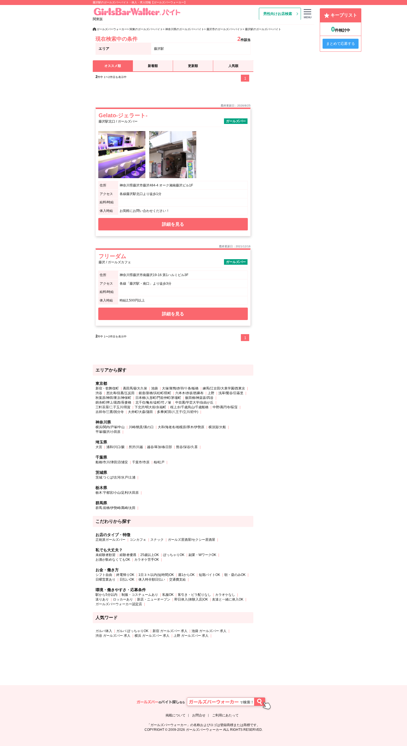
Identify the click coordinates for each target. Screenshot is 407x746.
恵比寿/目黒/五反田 (120, 393)
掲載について (176, 715)
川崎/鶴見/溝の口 (141, 427)
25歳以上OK (149, 555)
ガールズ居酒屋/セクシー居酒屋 (191, 540)
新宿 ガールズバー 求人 (170, 631)
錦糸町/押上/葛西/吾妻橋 (113, 402)
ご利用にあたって (225, 715)
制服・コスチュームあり (140, 595)
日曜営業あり (105, 579)
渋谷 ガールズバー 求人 (113, 636)
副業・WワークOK (202, 555)
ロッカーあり (123, 599)
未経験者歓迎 (105, 555)
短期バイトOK (209, 575)
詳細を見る (173, 224)
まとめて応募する (340, 43)
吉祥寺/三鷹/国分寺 (110, 412)
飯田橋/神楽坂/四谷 (199, 398)
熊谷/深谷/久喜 (187, 447)
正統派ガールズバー (110, 540)
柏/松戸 (159, 462)
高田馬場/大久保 (135, 388)
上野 (211, 393)
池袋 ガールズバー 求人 (209, 631)
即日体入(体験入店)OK (191, 599)
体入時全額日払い (151, 579)
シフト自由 (104, 575)
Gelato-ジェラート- (123, 115)
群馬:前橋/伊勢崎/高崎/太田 (115, 508)
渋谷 (99, 393)
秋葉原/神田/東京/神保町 (113, 398)
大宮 (99, 447)
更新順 (193, 66)
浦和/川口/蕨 (115, 447)
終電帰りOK (125, 575)
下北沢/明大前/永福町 (150, 407)
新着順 (153, 66)
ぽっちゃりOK (173, 555)
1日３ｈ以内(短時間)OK (156, 575)
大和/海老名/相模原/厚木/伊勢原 (181, 427)
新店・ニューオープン (153, 599)
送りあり (102, 599)
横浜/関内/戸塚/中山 (110, 427)
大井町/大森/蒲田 (140, 412)
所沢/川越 (136, 447)
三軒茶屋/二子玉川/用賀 (113, 407)
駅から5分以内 (106, 595)
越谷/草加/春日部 (159, 447)
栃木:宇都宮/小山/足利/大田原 (117, 493)
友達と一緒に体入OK (227, 599)
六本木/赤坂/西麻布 (189, 393)
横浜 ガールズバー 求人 (152, 636)
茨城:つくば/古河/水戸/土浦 (115, 477)
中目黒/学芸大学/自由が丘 (194, 402)
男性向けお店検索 (277, 14)
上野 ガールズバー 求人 (191, 636)
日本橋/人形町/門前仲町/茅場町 (158, 398)
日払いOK (127, 579)
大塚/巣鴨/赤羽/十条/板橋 (180, 388)
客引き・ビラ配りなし (194, 595)
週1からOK (186, 575)
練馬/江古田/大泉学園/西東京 (224, 388)
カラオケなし (225, 595)
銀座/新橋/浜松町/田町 (155, 393)
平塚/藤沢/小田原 (108, 432)
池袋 (154, 388)
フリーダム (112, 256)
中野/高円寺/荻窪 (225, 407)
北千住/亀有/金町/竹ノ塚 (153, 402)
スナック (157, 540)
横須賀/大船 (217, 427)
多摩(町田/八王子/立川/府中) (177, 412)
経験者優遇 (128, 555)
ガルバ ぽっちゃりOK (132, 631)
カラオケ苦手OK (146, 560)
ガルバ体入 (104, 631)
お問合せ (198, 715)
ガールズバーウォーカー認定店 (119, 604)
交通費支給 (177, 579)
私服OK (168, 595)
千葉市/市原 (141, 462)
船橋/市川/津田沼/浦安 (112, 462)
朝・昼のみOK (235, 575)
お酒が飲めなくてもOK (113, 560)
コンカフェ (138, 540)
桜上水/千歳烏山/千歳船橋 (189, 407)
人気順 (233, 66)
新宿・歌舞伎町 (107, 388)
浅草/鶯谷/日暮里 (230, 393)
